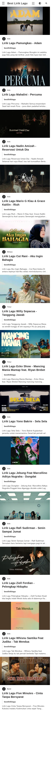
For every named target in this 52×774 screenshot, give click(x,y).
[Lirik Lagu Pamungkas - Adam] (25, 21)
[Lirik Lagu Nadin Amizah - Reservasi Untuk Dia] (25, 124)
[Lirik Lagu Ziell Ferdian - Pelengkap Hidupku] (25, 561)
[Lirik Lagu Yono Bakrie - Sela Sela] (25, 399)
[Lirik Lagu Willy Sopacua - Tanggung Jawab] (25, 289)
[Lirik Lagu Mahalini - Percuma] (25, 72)
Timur (9, 307)
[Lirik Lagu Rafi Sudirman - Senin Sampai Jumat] (25, 506)
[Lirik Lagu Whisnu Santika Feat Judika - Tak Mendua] (25, 616)
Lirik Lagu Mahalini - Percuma (22, 94)
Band (9, 689)
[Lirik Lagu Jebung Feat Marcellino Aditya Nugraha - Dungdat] (25, 450)
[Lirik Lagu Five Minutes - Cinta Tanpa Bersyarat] (25, 671)
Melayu (10, 252)
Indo (8, 39)
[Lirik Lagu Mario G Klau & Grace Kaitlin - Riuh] (25, 179)
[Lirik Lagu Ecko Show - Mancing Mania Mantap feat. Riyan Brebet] (25, 344)
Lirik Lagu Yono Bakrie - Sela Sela (24, 421)
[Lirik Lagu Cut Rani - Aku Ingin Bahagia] (25, 234)
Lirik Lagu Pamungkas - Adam (22, 43)
